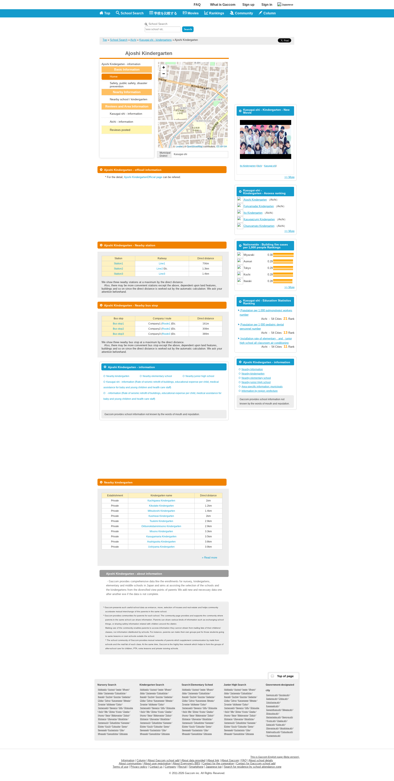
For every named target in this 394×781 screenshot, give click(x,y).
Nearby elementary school (157, 376)
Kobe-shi (280, 724)
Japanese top (214, 766)
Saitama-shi (271, 699)
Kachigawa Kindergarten (161, 500)
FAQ (197, 4)
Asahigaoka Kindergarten (161, 541)
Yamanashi (103, 708)
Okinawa (123, 734)
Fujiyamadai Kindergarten (259, 206)
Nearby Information (252, 369)
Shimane (102, 719)
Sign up (248, 4)
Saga (124, 726)
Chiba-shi (283, 699)
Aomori (111, 689)
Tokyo (107, 700)
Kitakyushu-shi (273, 732)
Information (127, 760)
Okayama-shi (272, 728)
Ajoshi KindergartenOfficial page (143, 177)
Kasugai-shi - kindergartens (155, 39)
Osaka (126, 711)
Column (141, 760)
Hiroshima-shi (286, 728)
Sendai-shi (284, 695)
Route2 (166, 328)
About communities (130, 763)
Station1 (118, 263)
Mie (106, 711)
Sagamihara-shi (273, 710)
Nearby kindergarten (117, 376)
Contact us (156, 766)
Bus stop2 (118, 328)
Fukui (118, 704)
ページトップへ (283, 676)
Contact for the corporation (218, 763)
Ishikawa (111, 704)
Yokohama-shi (272, 702)
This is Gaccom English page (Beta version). (275, 757)
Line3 (162, 273)
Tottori (126, 715)
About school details (261, 760)
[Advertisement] (246, 26)
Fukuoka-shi (287, 732)
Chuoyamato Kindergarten (259, 225)
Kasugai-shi (270, 165)
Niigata (127, 700)
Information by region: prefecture (260, 390)
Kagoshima (112, 734)
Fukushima (120, 693)
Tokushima (115, 723)
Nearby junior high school (200, 376)
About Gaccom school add (163, 760)
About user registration (157, 763)
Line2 (160, 268)
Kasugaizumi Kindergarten (259, 219)
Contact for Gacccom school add (255, 763)
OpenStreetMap (195, 146)
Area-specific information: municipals (262, 386)
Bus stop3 (118, 333)
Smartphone (196, 766)
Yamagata (109, 693)
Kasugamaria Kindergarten (161, 536)
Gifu (121, 708)
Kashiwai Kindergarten (161, 516)
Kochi (108, 726)
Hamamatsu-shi (273, 717)
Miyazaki (102, 734)
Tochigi (109, 697)
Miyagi (126, 689)
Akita (100, 693)
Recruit (182, 766)
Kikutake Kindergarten (161, 505)
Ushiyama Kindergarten (161, 546)
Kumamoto (113, 730)
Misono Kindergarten (161, 531)
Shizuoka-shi (272, 713)
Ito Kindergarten (248, 165)
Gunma (117, 697)
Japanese (287, 4)
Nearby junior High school (256, 382)
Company (170, 766)
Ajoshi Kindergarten (255, 199)
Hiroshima (122, 719)
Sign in (266, 4)
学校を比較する (165, 13)
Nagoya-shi (287, 717)
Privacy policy (139, 766)
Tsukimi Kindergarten (161, 521)
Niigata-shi (287, 710)
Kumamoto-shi (273, 735)
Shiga (112, 711)
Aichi (133, 39)
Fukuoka (116, 726)
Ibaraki (101, 697)
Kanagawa (117, 700)
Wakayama (116, 715)
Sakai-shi (270, 724)
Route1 (166, 323)
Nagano (113, 708)
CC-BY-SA (221, 146)
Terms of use (120, 766)
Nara (107, 715)
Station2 (118, 268)
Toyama (101, 704)
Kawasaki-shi (272, 706)
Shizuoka (128, 708)
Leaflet (179, 146)
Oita (122, 730)
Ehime (101, 726)
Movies (193, 13)
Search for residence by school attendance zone (252, 766)
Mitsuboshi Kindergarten (161, 510)
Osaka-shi (281, 721)
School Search (132, 13)
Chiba (100, 700)
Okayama (112, 719)
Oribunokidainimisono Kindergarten (161, 526)
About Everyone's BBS (186, 763)
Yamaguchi (103, 723)
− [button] (163, 73)
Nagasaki (102, 730)
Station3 (118, 273)
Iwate (118, 689)
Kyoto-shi (271, 721)
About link (213, 760)
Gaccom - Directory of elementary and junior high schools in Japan (121, 24)
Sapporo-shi (272, 695)
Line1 (162, 263)
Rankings (216, 13)
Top (107, 13)
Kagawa (125, 723)
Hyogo (101, 715)
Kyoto (119, 711)
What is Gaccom (222, 4)
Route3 (166, 333)
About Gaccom (230, 760)
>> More (289, 177)
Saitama (126, 697)
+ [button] (163, 67)
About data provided (193, 760)
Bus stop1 (118, 323)
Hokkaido (102, 689)
